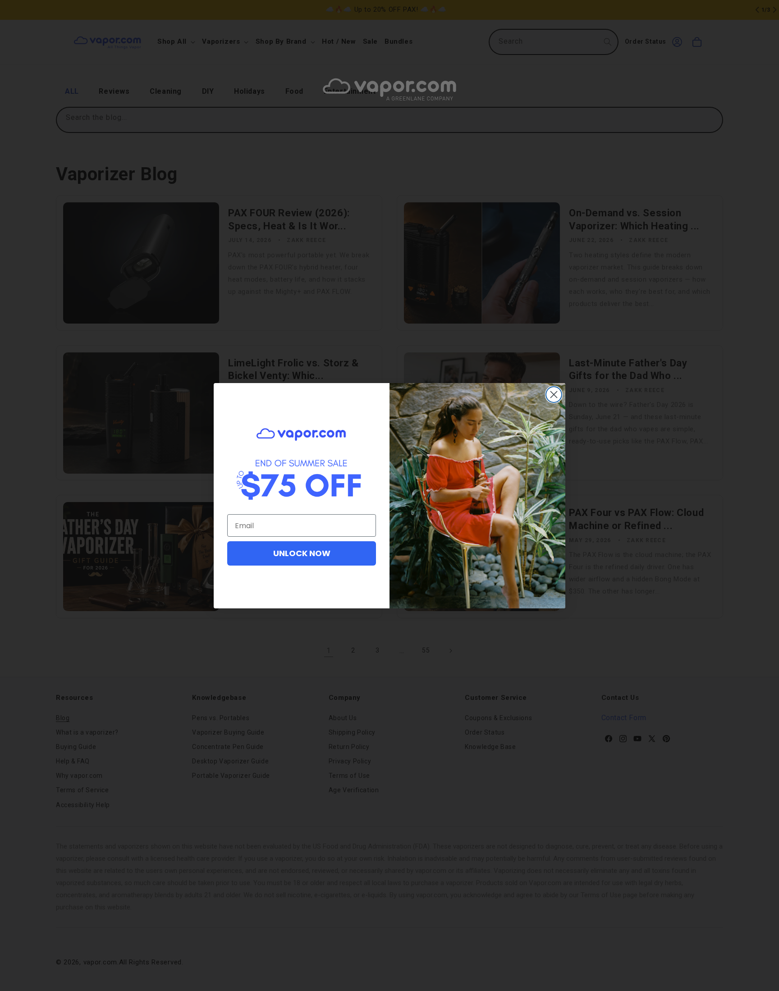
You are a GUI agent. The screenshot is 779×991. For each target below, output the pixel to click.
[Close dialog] (554, 394)
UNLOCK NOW (301, 553)
